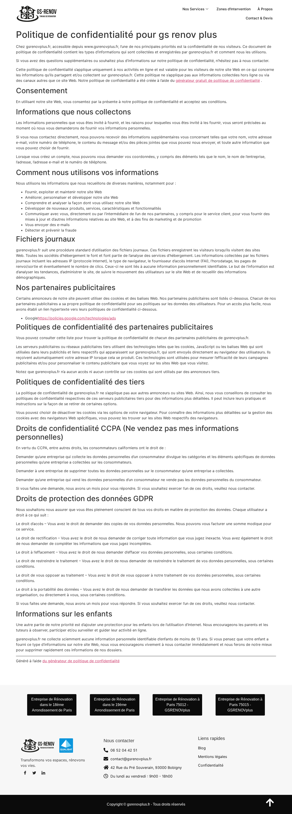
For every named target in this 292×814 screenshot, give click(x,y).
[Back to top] (270, 802)
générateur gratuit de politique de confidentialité (218, 80)
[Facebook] (25, 772)
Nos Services (193, 9)
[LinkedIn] (43, 772)
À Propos (265, 9)
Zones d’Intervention (233, 9)
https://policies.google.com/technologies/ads (77, 318)
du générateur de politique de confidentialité (81, 661)
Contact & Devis (259, 18)
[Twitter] (34, 772)
